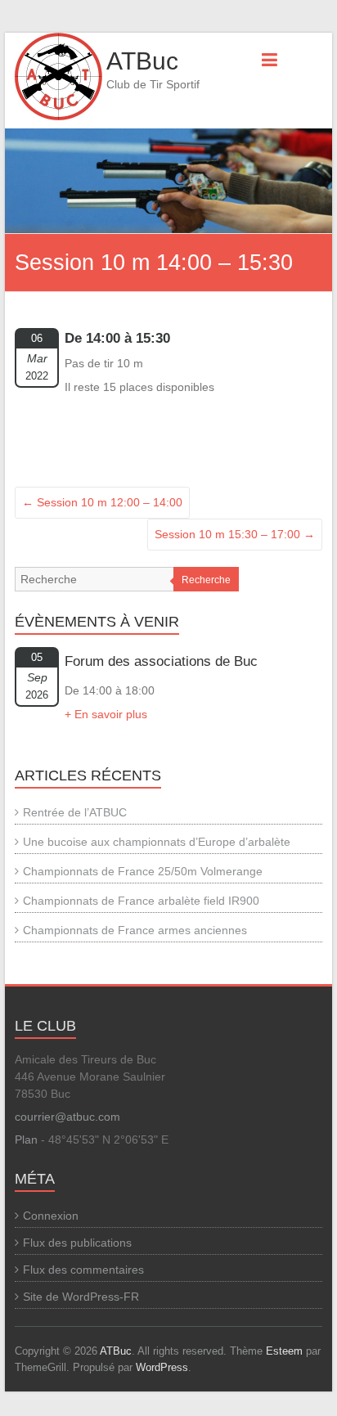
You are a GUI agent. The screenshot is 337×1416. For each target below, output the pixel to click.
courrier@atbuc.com (67, 1116)
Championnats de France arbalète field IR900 (141, 900)
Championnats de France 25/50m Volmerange (143, 871)
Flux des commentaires (83, 1269)
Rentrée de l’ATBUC (75, 812)
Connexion (51, 1215)
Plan (26, 1139)
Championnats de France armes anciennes (135, 930)
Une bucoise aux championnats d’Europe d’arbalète (156, 841)
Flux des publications (77, 1242)
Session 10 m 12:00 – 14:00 (102, 502)
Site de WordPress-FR (81, 1296)
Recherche (206, 580)
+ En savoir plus (106, 714)
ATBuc (142, 60)
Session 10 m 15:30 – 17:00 (235, 534)
